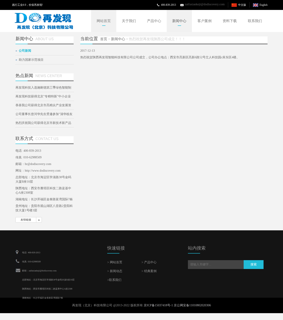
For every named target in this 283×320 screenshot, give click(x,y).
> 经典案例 (149, 271)
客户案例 (204, 21)
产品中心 (154, 21)
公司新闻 (25, 50)
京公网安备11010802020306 (192, 305)
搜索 (253, 264)
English (264, 4)
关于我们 (129, 21)
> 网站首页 (114, 262)
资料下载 (230, 21)
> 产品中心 (149, 262)
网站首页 (104, 21)
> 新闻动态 (114, 271)
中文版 (242, 4)
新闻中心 (179, 21)
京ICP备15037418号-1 (158, 305)
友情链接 (26, 219)
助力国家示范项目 (31, 59)
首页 (103, 39)
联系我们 (255, 21)
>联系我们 (114, 280)
